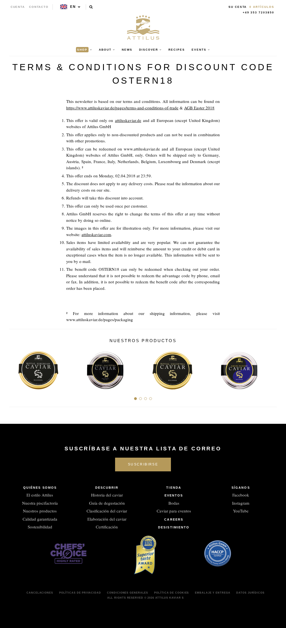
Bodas (173, 503)
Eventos (174, 495)
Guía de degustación (107, 503)
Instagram (240, 503)
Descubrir (107, 487)
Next (270, 367)
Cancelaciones (40, 592)
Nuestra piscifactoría (40, 503)
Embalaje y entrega (212, 592)
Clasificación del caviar (107, 511)
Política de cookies (171, 592)
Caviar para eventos (174, 511)
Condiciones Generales (127, 592)
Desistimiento (173, 527)
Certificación (107, 527)
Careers (173, 519)
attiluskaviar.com (96, 234)
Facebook (240, 495)
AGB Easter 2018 (199, 107)
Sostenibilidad (40, 527)
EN (73, 7)
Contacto (39, 6)
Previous (15, 367)
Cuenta (18, 6)
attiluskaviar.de (128, 120)
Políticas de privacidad (80, 592)
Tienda (173, 487)
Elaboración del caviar (107, 519)
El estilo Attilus (40, 495)
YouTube (241, 511)
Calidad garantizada (40, 519)
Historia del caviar (107, 495)
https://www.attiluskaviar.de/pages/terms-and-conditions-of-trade (122, 107)
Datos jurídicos (250, 592)
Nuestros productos (40, 511)
